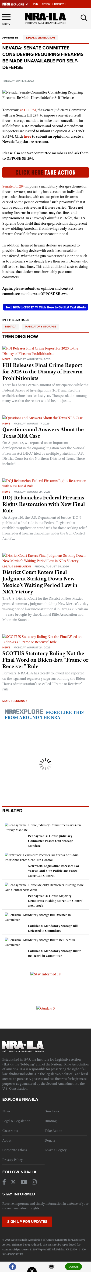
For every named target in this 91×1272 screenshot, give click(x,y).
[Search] (84, 18)
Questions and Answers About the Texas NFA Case (43, 432)
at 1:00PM (28, 110)
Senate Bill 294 (13, 186)
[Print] (51, 1269)
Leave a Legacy (55, 1150)
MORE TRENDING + (14, 700)
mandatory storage (40, 326)
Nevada (10, 326)
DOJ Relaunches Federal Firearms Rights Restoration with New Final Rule (43, 504)
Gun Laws (52, 1111)
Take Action (53, 1131)
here (27, 136)
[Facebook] (12, 1269)
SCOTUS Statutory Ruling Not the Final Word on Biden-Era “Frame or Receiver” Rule (45, 660)
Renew (46, 4)
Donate (59, 4)
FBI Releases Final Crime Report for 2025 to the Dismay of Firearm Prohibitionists (42, 372)
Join (35, 4)
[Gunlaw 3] (45, 1008)
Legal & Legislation (40, 37)
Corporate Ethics (14, 1150)
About (6, 1140)
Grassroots (10, 1131)
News (6, 359)
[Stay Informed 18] (45, 974)
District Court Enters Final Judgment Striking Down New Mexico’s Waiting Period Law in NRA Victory (39, 582)
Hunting (50, 1121)
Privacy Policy (12, 1160)
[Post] (32, 1269)
